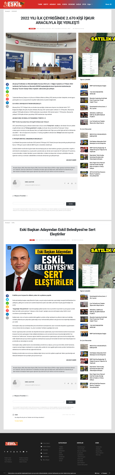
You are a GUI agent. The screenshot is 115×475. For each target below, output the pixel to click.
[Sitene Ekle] (27, 451)
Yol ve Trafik (80, 449)
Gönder (71, 204)
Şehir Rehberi (81, 462)
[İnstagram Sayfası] (11, 451)
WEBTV (45, 4)
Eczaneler (80, 453)
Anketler (98, 449)
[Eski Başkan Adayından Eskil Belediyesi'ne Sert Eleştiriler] (41, 267)
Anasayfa (7, 11)
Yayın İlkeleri (7, 460)
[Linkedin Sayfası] (18, 451)
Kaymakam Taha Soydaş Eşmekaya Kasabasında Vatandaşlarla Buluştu (97, 157)
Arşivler (45, 453)
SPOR (84, 4)
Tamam (105, 473)
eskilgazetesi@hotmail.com (32, 185)
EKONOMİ (71, 4)
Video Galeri (46, 446)
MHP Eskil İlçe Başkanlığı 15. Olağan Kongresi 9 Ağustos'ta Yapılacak (98, 149)
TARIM (40, 4)
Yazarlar (45, 450)
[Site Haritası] (24, 451)
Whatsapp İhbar (23, 460)
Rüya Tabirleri (99, 453)
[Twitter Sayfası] (8, 451)
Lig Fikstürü (80, 455)
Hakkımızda (7, 458)
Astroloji (98, 455)
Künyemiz (46, 456)
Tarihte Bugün (81, 457)
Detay (97, 473)
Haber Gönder (23, 462)
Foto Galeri (46, 443)
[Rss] (21, 451)
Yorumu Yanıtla (19, 421)
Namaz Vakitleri (81, 451)
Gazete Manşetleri (82, 464)
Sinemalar (80, 458)
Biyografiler (99, 451)
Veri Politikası (8, 462)
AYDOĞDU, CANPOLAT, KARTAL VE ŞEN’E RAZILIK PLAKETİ (97, 114)
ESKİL (59, 4)
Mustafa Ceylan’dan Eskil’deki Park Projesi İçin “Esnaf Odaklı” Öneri (98, 100)
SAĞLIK (78, 4)
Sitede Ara (99, 447)
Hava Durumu (81, 447)
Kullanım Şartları (23, 458)
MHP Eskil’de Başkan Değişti (98, 86)
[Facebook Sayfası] (5, 451)
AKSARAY (53, 4)
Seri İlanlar (80, 460)
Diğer (89, 4)
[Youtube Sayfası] (14, 451)
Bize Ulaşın (46, 460)
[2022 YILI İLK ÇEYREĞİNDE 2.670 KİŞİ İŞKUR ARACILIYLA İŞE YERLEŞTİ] (41, 56)
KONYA (64, 4)
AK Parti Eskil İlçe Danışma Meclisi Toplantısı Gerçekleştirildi (97, 174)
